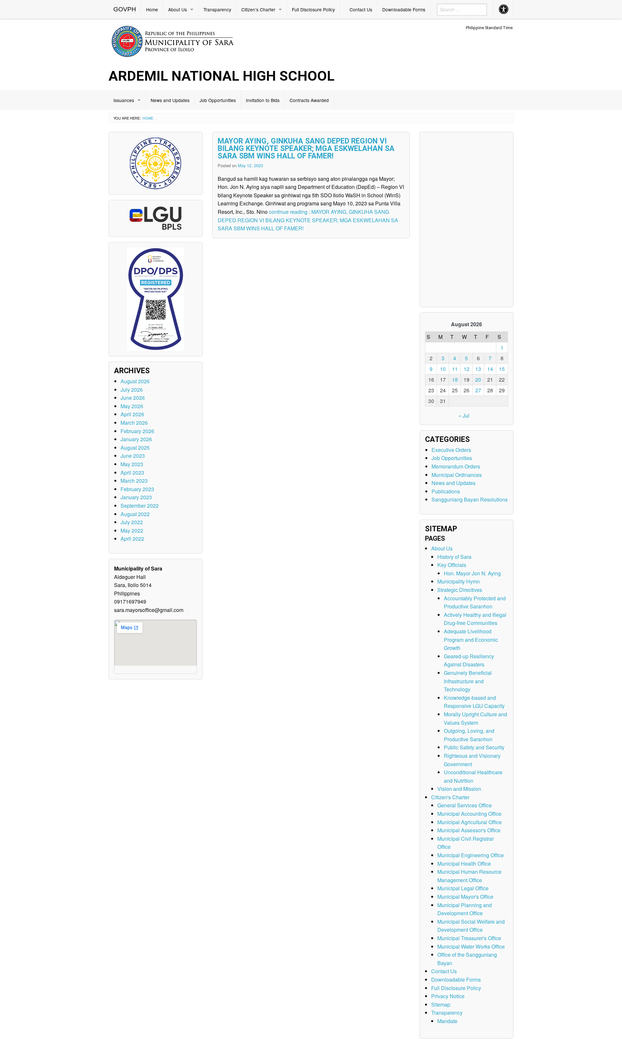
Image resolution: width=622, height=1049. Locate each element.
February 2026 (137, 431)
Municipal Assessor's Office (469, 830)
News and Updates (170, 100)
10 (443, 369)
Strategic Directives (459, 590)
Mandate (447, 1021)
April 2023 (132, 472)
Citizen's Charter (450, 797)
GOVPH (124, 9)
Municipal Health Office (464, 863)
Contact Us (361, 9)
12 (466, 369)
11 (455, 369)
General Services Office (464, 805)
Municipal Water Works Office (471, 946)
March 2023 (134, 480)
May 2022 (132, 530)
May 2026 (132, 406)
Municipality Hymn (458, 581)
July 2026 (132, 389)
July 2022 (132, 522)
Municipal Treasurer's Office (469, 938)
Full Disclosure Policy (313, 9)
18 (455, 379)
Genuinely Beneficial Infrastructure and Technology (468, 681)
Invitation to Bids (263, 100)
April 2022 (132, 538)
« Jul (463, 415)
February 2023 (137, 489)
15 (502, 369)
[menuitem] (125, 9)
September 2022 (140, 505)
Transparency (217, 9)
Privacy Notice (448, 996)
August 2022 (135, 514)
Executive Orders (451, 450)
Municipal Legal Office (463, 888)
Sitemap (440, 1004)
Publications (446, 491)
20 (478, 379)
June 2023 (133, 455)
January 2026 (136, 439)
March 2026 (134, 422)
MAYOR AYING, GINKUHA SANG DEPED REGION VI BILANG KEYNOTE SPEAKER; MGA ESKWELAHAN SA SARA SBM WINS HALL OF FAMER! (306, 148)
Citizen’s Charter (258, 9)
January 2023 (136, 497)
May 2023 (132, 464)
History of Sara (454, 556)
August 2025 (135, 447)
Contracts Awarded (309, 100)
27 (478, 390)
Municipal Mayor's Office (465, 896)
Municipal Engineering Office (470, 855)
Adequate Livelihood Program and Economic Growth (471, 639)
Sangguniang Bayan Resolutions (470, 499)
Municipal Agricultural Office (469, 822)
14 (490, 369)
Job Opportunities (218, 100)
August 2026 (135, 381)
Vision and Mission (459, 788)
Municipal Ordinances (457, 474)
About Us (177, 9)
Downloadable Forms (403, 9)
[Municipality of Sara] (182, 40)
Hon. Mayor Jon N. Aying (472, 573)
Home (152, 9)
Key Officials (451, 565)
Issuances (123, 100)
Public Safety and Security (474, 747)
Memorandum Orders (456, 466)
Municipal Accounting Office (469, 813)
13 (478, 369)
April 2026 (132, 414)
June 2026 (133, 397)
